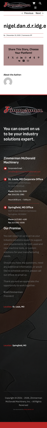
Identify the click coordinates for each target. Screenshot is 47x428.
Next (38, 13)
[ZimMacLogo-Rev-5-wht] (17, 3)
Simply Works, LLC (29, 409)
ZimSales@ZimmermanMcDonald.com (24, 172)
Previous (28, 13)
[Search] (40, 3)
